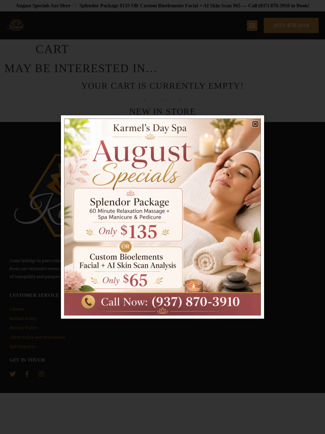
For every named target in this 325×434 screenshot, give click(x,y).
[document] (162, 217)
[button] (255, 124)
